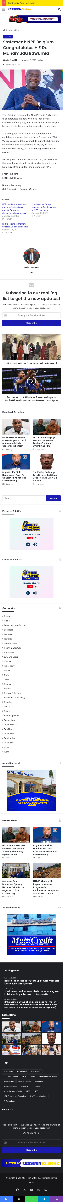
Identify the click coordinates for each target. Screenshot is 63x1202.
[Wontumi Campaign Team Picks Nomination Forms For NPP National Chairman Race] (11, 1050)
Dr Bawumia (22, 1071)
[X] (28, 1133)
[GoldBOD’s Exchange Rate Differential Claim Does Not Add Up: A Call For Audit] (47, 462)
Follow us (7, 1109)
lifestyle (7, 661)
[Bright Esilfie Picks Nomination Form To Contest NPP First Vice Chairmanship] (16, 462)
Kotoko (37, 1086)
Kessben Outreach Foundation (30, 1081)
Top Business (10, 724)
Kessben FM (9, 1081)
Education (8, 630)
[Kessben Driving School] (31, 19)
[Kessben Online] (19, 9)
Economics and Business (15, 625)
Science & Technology (14, 697)
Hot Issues (9, 652)
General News (10, 643)
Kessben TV (25, 1086)
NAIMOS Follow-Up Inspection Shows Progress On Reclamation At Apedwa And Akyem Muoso (46, 887)
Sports (7, 711)
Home (8, 30)
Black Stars (8, 1071)
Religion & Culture (12, 693)
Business (8, 616)
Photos (7, 684)
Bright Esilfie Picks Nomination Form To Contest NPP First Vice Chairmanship (14, 476)
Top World (8, 743)
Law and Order (11, 657)
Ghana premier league (48, 1076)
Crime (7, 621)
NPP (36, 1091)
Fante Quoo (36, 1071)
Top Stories (9, 738)
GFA (24, 1076)
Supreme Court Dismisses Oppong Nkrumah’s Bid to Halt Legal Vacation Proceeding (13, 887)
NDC (28, 1091)
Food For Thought (11, 1076)
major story (9, 666)
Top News (8, 729)
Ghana (32, 1076)
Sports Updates (11, 715)
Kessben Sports (10, 1086)
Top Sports (9, 734)
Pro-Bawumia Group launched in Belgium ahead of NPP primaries (44, 207)
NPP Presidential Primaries (15, 1096)
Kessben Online (30, 1178)
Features (8, 639)
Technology (9, 720)
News (6, 675)
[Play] (28, 544)
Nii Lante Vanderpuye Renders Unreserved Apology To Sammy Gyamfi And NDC (44, 441)
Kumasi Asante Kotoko (13, 1091)
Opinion (7, 679)
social (7, 706)
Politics (15, 30)
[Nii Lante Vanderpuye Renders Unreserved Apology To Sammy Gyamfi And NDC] (47, 427)
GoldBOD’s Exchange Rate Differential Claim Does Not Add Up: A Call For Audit (45, 476)
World (6, 752)
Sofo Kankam (9, 1101)
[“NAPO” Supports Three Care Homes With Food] (31, 1050)
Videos (7, 747)
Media (7, 670)
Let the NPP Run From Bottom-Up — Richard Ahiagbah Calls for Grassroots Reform (14, 441)
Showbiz (8, 702)
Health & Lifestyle (12, 648)
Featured (8, 634)
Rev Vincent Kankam (38, 1096)
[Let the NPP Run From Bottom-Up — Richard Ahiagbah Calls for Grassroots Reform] (16, 427)
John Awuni (10, 60)
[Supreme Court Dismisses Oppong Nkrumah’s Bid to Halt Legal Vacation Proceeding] (16, 870)
